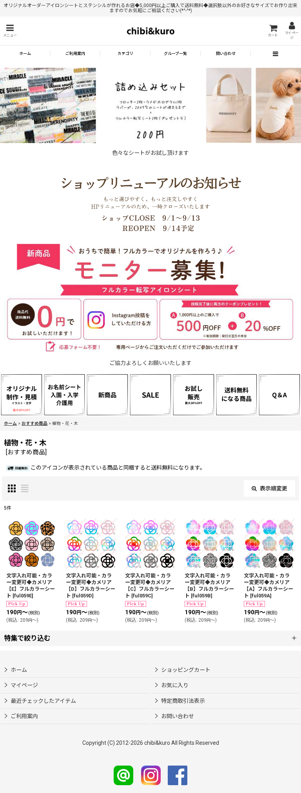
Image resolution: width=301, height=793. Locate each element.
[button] (10, 31)
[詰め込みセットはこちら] (150, 105)
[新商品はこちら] (107, 394)
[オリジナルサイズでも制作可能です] (65, 394)
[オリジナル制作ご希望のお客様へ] (21, 394)
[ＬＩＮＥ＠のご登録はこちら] (123, 775)
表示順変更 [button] (273, 488)
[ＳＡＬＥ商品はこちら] (150, 394)
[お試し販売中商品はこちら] (193, 394)
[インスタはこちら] (151, 775)
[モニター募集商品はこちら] (150, 299)
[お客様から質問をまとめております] (279, 394)
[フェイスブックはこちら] (177, 775)
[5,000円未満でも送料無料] (237, 394)
